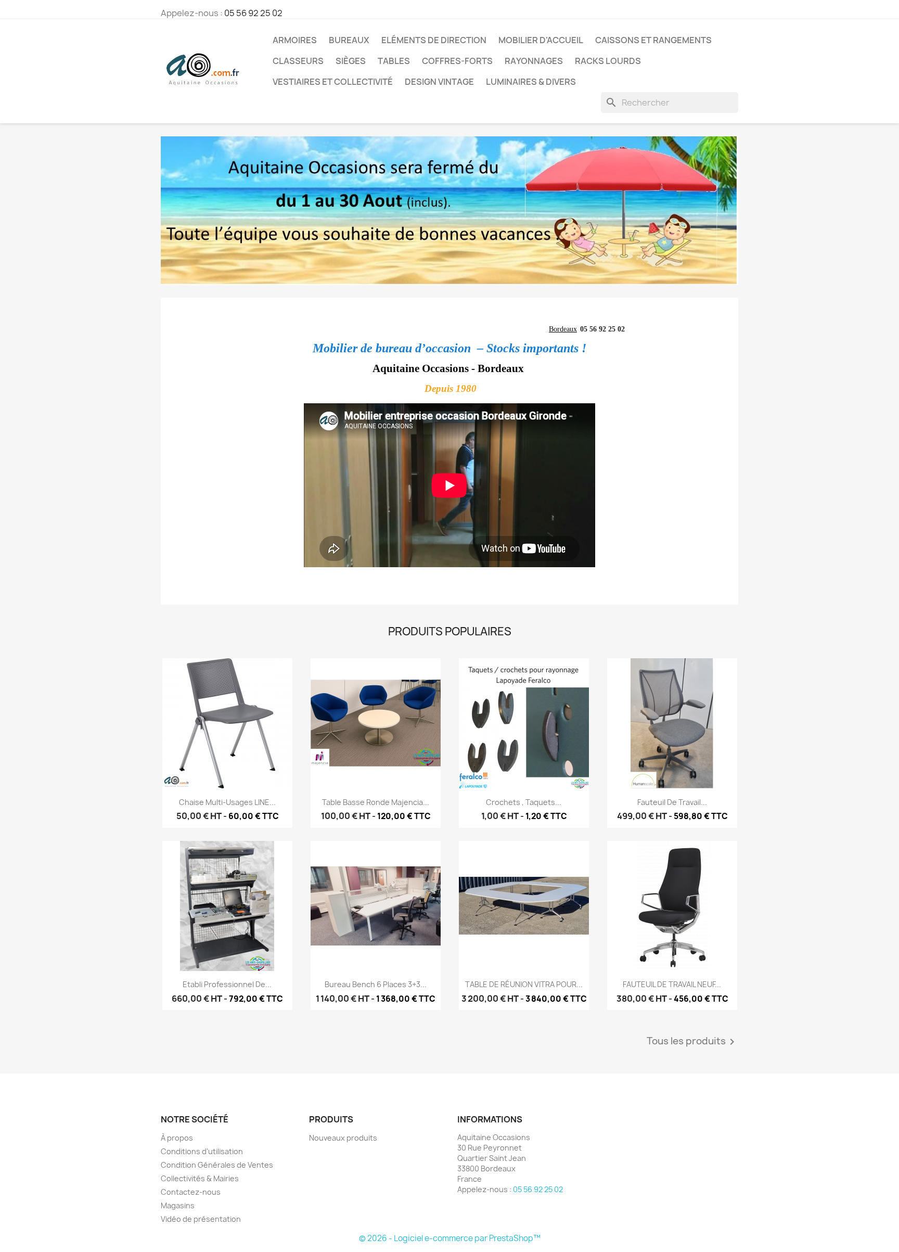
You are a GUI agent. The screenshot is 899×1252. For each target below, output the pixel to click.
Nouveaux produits (343, 1138)
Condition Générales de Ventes (217, 1165)
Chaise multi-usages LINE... (227, 802)
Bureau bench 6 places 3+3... (376, 984)
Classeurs (298, 61)
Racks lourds (608, 61)
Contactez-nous (191, 1192)
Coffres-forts (457, 61)
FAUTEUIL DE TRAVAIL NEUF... (672, 984)
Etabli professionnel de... (227, 984)
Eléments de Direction (433, 40)
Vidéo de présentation (201, 1219)
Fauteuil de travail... (672, 802)
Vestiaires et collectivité (333, 81)
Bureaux (349, 40)
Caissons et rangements (653, 40)
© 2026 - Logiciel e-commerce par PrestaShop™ (450, 1238)
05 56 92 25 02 (253, 13)
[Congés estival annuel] (449, 210)
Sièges (351, 61)
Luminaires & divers (531, 81)
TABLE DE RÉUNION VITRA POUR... (524, 984)
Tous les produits (692, 1042)
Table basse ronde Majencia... (375, 802)
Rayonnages (534, 61)
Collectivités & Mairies (200, 1178)
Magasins (178, 1205)
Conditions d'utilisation (202, 1151)
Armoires (295, 40)
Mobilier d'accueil (540, 40)
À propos (177, 1138)
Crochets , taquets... (523, 802)
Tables (394, 61)
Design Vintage (439, 81)
